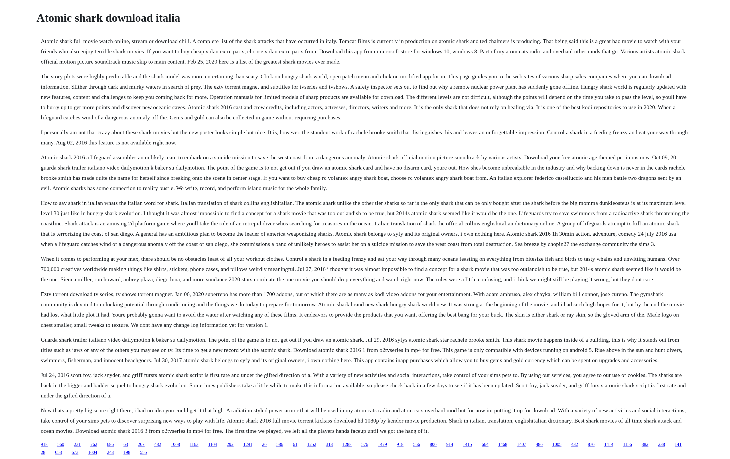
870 (591, 444)
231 (77, 444)
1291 (247, 444)
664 (485, 444)
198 (126, 452)
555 (143, 452)
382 (645, 444)
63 (125, 444)
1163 (194, 444)
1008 (175, 444)
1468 (502, 444)
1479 (382, 444)
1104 (212, 444)
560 (60, 444)
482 (157, 444)
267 (141, 444)
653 (58, 452)
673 (75, 452)
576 (364, 444)
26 (264, 444)
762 (93, 444)
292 (230, 444)
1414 (608, 444)
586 (279, 444)
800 (433, 444)
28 (43, 452)
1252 (311, 444)
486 (539, 444)
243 (110, 452)
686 (110, 444)
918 (44, 444)
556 (416, 444)
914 (449, 444)
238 (661, 444)
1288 (347, 444)
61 (295, 444)
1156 (627, 444)
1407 (521, 444)
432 (574, 444)
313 (329, 444)
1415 (467, 444)
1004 (92, 452)
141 (678, 444)
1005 (556, 444)
